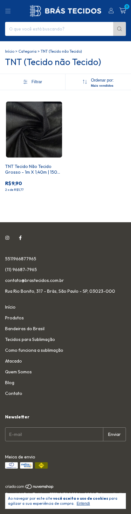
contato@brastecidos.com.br (34, 280)
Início (9, 51)
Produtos (14, 318)
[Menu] (8, 11)
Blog (9, 382)
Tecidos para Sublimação (30, 339)
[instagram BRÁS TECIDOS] (7, 238)
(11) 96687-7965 (21, 269)
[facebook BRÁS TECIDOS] (20, 238)
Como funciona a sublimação (34, 350)
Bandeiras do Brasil (25, 328)
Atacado (13, 361)
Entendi (83, 503)
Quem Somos (18, 372)
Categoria (27, 51)
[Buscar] (119, 29)
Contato (13, 393)
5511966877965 (20, 259)
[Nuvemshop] (29, 487)
